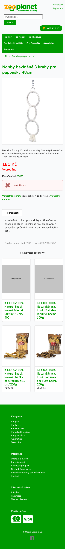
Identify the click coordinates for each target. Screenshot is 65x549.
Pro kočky (20, 36)
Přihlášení (58, 4)
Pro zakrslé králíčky (13, 43)
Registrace (58, 8)
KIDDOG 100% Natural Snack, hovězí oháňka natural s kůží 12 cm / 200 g (14, 377)
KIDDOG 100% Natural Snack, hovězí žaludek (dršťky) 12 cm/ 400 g (14, 310)
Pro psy (8, 36)
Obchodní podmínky (21, 469)
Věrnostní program (20, 465)
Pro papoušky (33, 43)
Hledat (10, 22)
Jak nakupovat (18, 462)
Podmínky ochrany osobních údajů (28, 472)
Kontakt (15, 476)
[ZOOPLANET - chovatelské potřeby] (20, 7)
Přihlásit (15, 492)
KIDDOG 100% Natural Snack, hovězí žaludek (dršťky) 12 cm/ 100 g (46, 310)
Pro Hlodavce (34, 36)
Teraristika (9, 49)
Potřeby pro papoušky (23, 56)
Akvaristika (48, 43)
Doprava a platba (19, 459)
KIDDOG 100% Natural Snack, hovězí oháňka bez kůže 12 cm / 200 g (47, 377)
